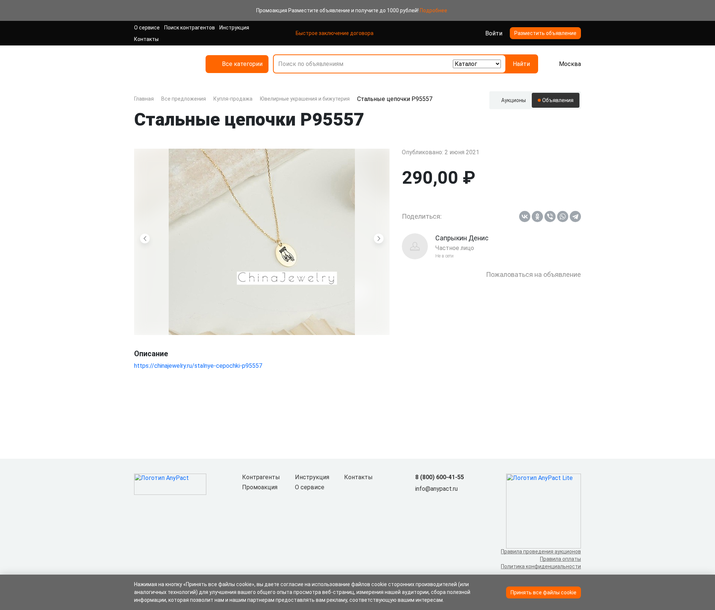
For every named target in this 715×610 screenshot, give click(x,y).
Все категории (242, 63)
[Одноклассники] (537, 216)
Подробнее (433, 10)
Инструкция (234, 28)
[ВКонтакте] (524, 216)
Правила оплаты (560, 559)
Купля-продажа (232, 99)
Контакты (146, 39)
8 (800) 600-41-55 (439, 477)
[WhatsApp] (562, 216)
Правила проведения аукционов (541, 551)
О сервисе (147, 28)
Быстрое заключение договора (335, 33)
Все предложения (183, 99)
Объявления (557, 100)
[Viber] (550, 216)
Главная (144, 99)
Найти (521, 63)
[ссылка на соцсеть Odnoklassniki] (431, 501)
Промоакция (259, 487)
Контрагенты (261, 477)
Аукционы (513, 100)
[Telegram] (575, 216)
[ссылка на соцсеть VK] (419, 501)
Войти (493, 33)
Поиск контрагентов (189, 28)
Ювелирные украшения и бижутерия (305, 99)
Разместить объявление (545, 33)
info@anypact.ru (436, 488)
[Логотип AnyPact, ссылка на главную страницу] (164, 64)
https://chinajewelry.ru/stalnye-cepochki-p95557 (198, 365)
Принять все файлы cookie (543, 592)
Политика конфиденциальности (541, 566)
